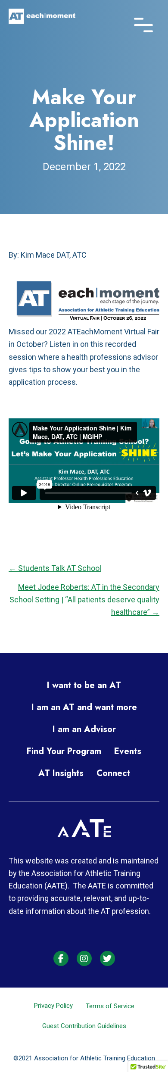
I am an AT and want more (84, 707)
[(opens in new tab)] (84, 834)
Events (127, 751)
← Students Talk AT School (55, 568)
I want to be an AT (84, 685)
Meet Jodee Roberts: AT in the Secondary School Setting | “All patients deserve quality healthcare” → (84, 600)
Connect (113, 773)
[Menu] (144, 22)
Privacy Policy (53, 1006)
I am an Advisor (84, 729)
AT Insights (61, 773)
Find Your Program (64, 751)
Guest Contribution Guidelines (84, 1026)
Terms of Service (110, 1006)
